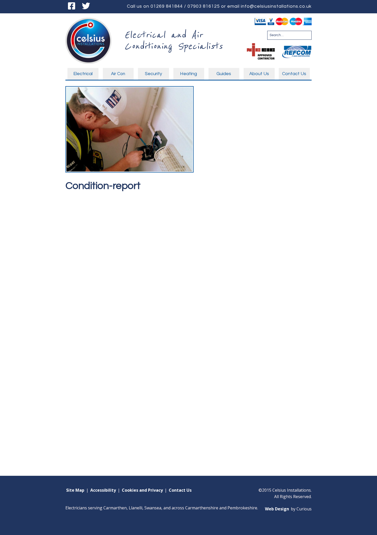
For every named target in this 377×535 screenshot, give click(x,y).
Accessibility (103, 490)
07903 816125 (203, 6)
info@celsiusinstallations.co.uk (276, 6)
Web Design (277, 509)
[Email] (102, 6)
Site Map (75, 490)
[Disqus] (188, 259)
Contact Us (180, 490)
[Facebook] (71, 6)
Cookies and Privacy (142, 490)
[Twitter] (86, 6)
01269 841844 (167, 6)
